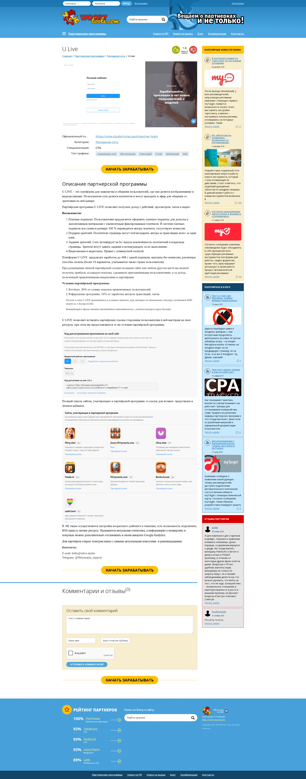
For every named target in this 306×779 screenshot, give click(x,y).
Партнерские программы (89, 56)
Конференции (217, 33)
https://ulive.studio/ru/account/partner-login (127, 136)
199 (239, 202)
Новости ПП (160, 33)
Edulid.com (90, 739)
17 (240, 126)
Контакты (237, 33)
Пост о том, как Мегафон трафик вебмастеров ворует (224, 298)
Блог (200, 33)
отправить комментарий (86, 664)
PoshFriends (219, 611)
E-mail (159, 153)
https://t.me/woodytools (213, 719)
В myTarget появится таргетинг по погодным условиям (226, 61)
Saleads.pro (90, 728)
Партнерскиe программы (87, 34)
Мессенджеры (127, 153)
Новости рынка (183, 33)
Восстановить (141, 3)
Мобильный (172, 153)
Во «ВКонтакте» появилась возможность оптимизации (221, 139)
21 (240, 432)
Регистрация (238, 3)
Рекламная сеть (116, 56)
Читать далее (212, 126)
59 (240, 276)
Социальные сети (106, 153)
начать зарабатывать (130, 169)
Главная (67, 56)
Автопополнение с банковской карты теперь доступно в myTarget (223, 444)
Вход (126, 3)
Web (185, 153)
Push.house (93, 718)
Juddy (215, 527)
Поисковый (145, 153)
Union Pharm (91, 749)
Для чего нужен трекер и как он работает (226, 371)
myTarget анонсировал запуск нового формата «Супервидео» (226, 214)
